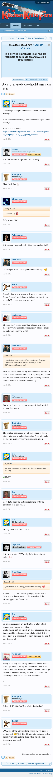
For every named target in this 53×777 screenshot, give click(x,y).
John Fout (16, 260)
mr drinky (16, 654)
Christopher (17, 199)
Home (6, 25)
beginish (16, 544)
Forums (16, 25)
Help (50, 770)
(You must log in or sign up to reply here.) (37, 754)
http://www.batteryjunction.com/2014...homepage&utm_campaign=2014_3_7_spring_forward (26, 133)
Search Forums (8, 31)
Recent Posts (21, 31)
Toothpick (16, 174)
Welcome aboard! (18, 79)
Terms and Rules (34, 774)
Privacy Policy (47, 774)
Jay (13, 395)
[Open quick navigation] (50, 38)
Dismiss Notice (49, 45)
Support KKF (27, 25)
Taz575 (15, 284)
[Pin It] (47, 139)
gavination (16, 315)
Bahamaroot (17, 235)
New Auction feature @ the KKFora (36, 79)
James (15, 149)
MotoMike (16, 572)
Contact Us (43, 770)
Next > (11, 94)
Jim (13, 101)
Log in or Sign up (43, 2)
